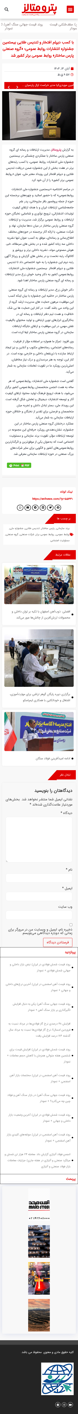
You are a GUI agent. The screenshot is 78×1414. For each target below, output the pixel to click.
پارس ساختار (48, 528)
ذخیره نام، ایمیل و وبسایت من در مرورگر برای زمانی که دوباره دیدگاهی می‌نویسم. (40, 931)
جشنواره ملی (16, 528)
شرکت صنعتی (27, 534)
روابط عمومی (63, 534)
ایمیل (67, 888)
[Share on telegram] (35, 508)
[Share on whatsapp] (20, 508)
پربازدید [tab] (70, 952)
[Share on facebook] (58, 508)
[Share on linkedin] (43, 508)
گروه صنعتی (12, 534)
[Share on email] (27, 508)
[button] (70, 9)
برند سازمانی (63, 528)
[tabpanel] (39, 1065)
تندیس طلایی (32, 528)
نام (69, 869)
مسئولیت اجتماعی (60, 540)
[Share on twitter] (50, 508)
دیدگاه (66, 813)
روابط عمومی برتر (45, 534)
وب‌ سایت (65, 907)
